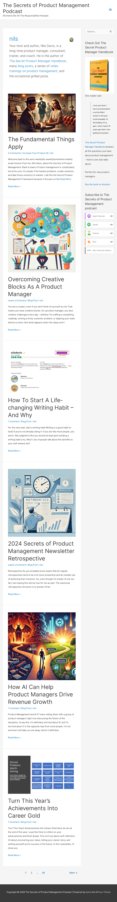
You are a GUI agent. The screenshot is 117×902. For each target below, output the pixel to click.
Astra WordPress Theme (98, 892)
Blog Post (33, 300)
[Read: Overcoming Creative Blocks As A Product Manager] (42, 238)
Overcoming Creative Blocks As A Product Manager (36, 287)
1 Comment (13, 421)
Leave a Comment (17, 300)
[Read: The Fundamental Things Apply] (42, 113)
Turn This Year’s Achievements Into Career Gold (33, 808)
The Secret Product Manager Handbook (37, 61)
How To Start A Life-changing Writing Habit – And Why (40, 407)
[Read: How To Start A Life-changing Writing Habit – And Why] (42, 370)
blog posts (25, 66)
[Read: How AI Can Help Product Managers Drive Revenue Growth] (42, 646)
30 (43, 872)
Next (73, 872)
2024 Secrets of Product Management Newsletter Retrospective (41, 551)
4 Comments (14, 153)
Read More (65, 179)
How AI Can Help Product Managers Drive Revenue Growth (40, 694)
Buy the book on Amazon (97, 184)
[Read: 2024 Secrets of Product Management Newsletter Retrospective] (42, 502)
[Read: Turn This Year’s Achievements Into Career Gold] (42, 774)
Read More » (14, 186)
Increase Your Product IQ (35, 153)
